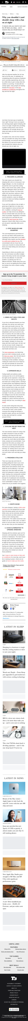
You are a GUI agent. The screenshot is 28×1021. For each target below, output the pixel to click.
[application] (14, 157)
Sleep (17, 13)
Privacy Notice (20, 288)
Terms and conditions (14, 990)
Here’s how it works (15, 38)
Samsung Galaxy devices (20, 949)
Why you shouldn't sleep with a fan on (14, 65)
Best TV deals (7, 969)
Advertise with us (14, 997)
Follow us (15, 70)
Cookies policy (14, 995)
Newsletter (23, 70)
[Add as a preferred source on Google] (14, 1009)
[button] (14, 575)
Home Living (4, 13)
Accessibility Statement (14, 983)
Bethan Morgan (11, 32)
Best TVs (20, 958)
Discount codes (20, 969)
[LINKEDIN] (11, 609)
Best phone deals (7, 967)
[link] (6, 575)
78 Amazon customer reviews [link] (14, 569)
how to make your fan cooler (15, 561)
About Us (14, 988)
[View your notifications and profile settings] (11, 2)
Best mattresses (19, 960)
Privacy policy (14, 992)
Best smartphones (8, 960)
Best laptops (8, 958)
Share (6, 70)
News (21, 34)
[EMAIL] (13, 609)
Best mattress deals (20, 967)
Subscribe (18, 2)
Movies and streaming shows (7, 951)
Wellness (12, 13)
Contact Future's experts (14, 985)
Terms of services (18, 287)
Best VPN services (21, 951)
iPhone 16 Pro (7, 949)
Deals (11, 6)
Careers (14, 999)
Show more (21, 595)
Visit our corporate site (18, 1015)
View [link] (19, 577)
